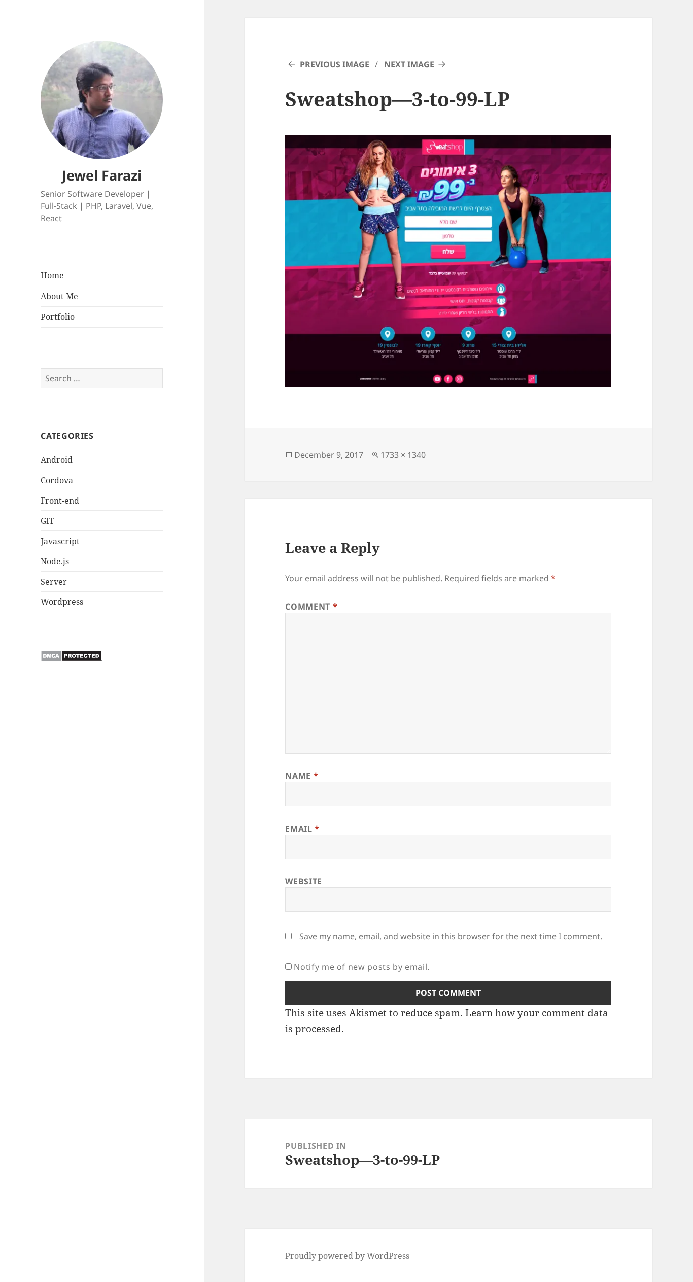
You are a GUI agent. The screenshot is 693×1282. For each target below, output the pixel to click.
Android (57, 460)
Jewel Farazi (102, 175)
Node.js (55, 561)
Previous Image (334, 64)
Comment (311, 606)
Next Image (409, 64)
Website (303, 881)
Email (302, 828)
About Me (59, 296)
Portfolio (58, 317)
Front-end (60, 500)
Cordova (57, 480)
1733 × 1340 (403, 454)
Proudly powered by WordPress (347, 1255)
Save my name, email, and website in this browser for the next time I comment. (450, 936)
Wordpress (62, 602)
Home (52, 275)
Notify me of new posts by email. (361, 966)
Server (54, 581)
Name (301, 775)
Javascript (60, 541)
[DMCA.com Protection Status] (71, 655)
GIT (47, 520)
